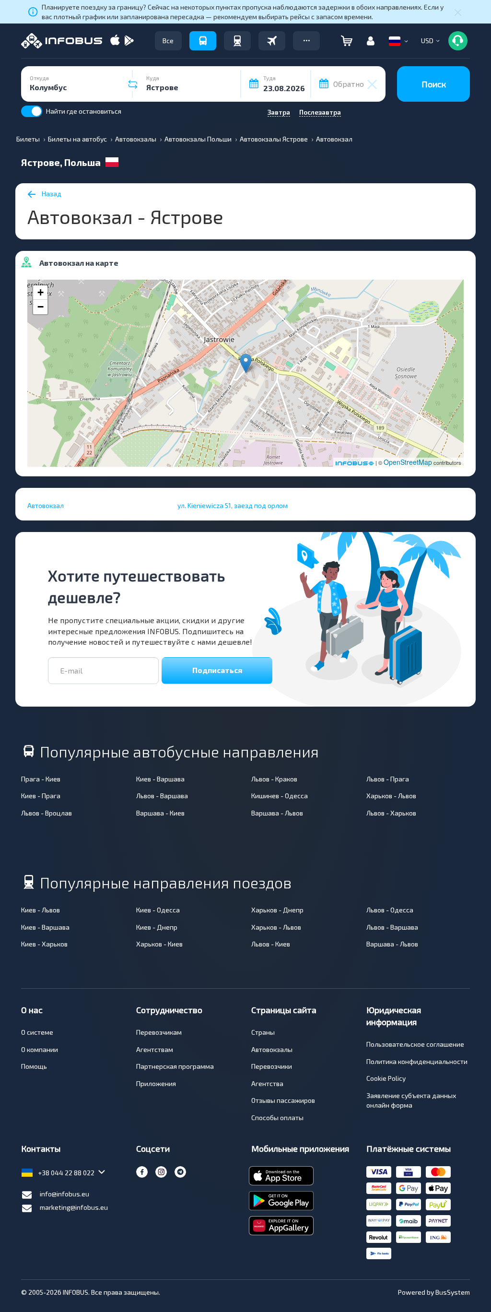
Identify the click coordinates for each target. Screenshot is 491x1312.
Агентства (267, 1083)
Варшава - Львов (277, 813)
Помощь (34, 1066)
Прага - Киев (40, 779)
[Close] (458, 12)
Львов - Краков (274, 779)
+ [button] (40, 292)
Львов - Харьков (391, 813)
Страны (263, 1032)
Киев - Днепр (156, 927)
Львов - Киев (270, 944)
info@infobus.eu (64, 1194)
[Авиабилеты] (271, 40)
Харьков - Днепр (277, 910)
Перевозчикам (159, 1032)
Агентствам (154, 1049)
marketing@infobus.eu (74, 1207)
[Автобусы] (202, 40)
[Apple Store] (115, 41)
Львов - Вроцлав (46, 813)
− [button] (40, 307)
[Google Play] (129, 41)
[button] (306, 40)
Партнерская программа (175, 1066)
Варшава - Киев (160, 813)
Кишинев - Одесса (279, 796)
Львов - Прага (387, 779)
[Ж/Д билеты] (237, 40)
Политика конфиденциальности (417, 1061)
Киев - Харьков (44, 944)
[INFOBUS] (61, 40)
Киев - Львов (40, 910)
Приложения (156, 1083)
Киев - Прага (40, 796)
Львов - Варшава (162, 796)
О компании (39, 1049)
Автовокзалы (271, 1049)
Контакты (40, 1148)
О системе (37, 1032)
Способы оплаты (277, 1117)
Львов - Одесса (389, 910)
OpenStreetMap (408, 462)
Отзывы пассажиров (283, 1100)
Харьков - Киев (159, 944)
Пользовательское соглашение (415, 1044)
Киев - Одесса (158, 910)
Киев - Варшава (160, 779)
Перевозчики (271, 1066)
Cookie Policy (386, 1078)
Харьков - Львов (391, 796)
